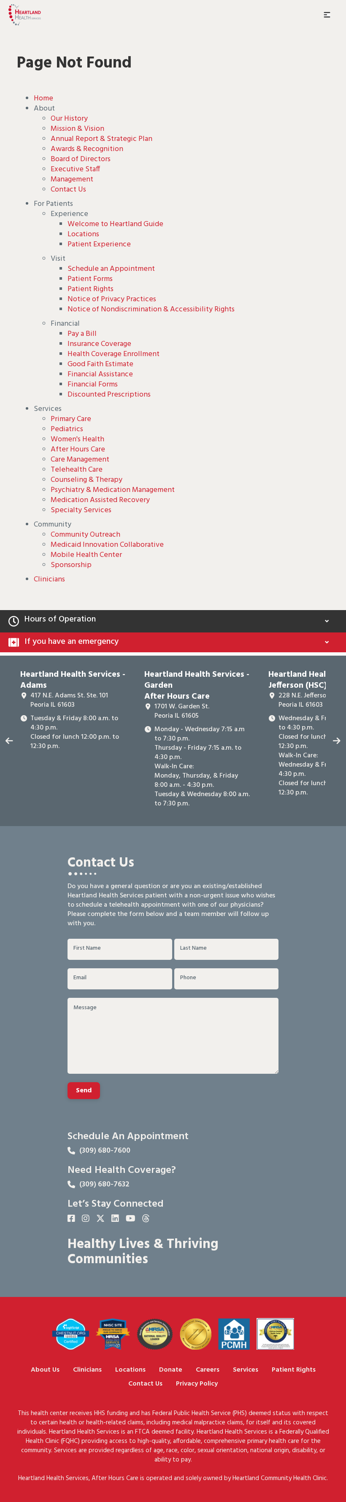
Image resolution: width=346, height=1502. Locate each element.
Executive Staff (75, 169)
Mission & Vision (77, 129)
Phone (188, 978)
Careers (207, 1370)
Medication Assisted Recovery (100, 500)
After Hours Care (78, 449)
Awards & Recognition (87, 149)
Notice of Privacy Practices (112, 299)
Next (337, 741)
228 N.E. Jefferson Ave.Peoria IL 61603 (311, 700)
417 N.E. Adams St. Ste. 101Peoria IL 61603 (69, 700)
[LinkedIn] (115, 1219)
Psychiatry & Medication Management (113, 490)
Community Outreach (85, 535)
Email (79, 978)
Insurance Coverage (99, 344)
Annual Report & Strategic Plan (101, 139)
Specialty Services (81, 510)
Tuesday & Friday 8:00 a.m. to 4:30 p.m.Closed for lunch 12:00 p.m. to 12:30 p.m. (74, 732)
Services (245, 1370)
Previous (9, 741)
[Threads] (146, 1219)
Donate (170, 1370)
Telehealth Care (77, 470)
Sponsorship (71, 565)
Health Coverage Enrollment (113, 354)
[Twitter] (100, 1219)
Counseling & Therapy (86, 480)
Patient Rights (91, 289)
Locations (83, 234)
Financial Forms (93, 384)
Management (72, 179)
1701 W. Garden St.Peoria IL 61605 (181, 711)
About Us (45, 1370)
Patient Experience (99, 244)
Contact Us (68, 190)
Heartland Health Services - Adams (72, 680)
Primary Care (71, 419)
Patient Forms (90, 279)
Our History (69, 119)
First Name (87, 948)
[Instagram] (85, 1219)
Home (43, 98)
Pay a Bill (82, 334)
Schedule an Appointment (111, 269)
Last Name (193, 948)
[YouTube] (130, 1219)
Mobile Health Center (86, 555)
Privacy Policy (197, 1384)
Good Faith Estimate (100, 364)
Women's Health (77, 439)
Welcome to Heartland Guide (115, 224)
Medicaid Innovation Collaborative (107, 545)
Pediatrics (67, 429)
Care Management (80, 460)
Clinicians (49, 579)
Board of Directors (81, 159)
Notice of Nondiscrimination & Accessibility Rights (151, 309)
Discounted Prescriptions (109, 395)
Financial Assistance (100, 374)
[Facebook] (71, 1219)
